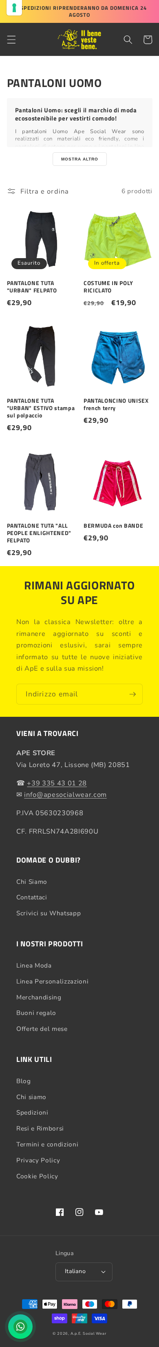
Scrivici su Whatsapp (48, 913)
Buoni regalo (36, 1012)
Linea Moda (34, 965)
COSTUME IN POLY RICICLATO (108, 286)
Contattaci (31, 897)
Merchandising (39, 997)
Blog (23, 1081)
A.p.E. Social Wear (88, 1333)
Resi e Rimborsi (40, 1128)
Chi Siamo (31, 881)
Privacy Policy (38, 1160)
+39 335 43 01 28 (57, 783)
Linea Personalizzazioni (52, 981)
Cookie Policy (37, 1176)
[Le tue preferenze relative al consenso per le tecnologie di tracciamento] (14, 8)
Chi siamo (31, 1097)
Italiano (75, 1271)
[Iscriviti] (132, 694)
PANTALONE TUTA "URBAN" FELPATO (32, 286)
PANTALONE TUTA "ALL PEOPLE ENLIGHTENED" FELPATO (39, 533)
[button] (11, 39)
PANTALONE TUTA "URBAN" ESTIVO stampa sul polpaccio (41, 408)
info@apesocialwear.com (65, 794)
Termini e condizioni (47, 1144)
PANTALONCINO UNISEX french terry (116, 404)
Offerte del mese (42, 1028)
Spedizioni (32, 1112)
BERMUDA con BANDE (113, 525)
